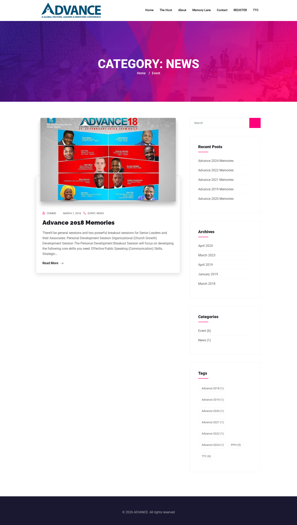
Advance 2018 (213, 388)
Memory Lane (201, 10)
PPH (236, 444)
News (100, 213)
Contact (222, 10)
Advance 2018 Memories (78, 222)
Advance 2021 (213, 422)
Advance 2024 (213, 444)
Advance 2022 (213, 433)
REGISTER (240, 10)
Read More (50, 263)
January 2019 (208, 274)
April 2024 (205, 246)
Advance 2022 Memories (216, 170)
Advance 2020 (213, 411)
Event (91, 213)
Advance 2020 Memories (216, 199)
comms (51, 213)
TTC (256, 10)
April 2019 (205, 265)
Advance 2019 (213, 399)
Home (149, 10)
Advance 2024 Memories (216, 161)
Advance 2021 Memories (216, 180)
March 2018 (206, 284)
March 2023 (206, 255)
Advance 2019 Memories (216, 189)
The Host (166, 10)
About (182, 10)
